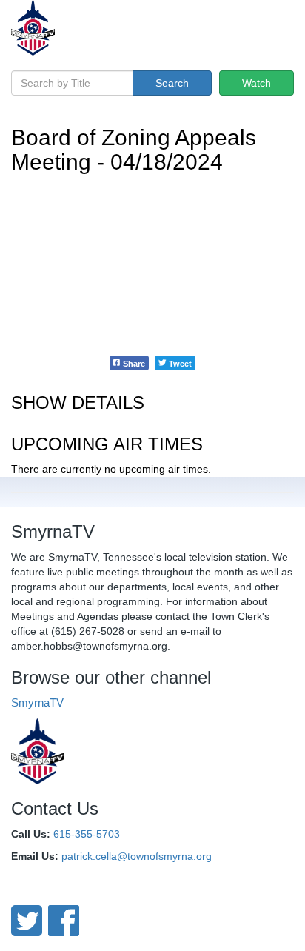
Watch (256, 83)
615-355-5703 (86, 834)
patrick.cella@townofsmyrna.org (136, 856)
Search (172, 83)
